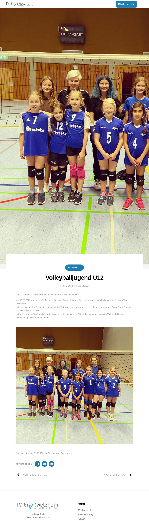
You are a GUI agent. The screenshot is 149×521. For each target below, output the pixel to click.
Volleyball (74, 267)
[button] (37, 464)
